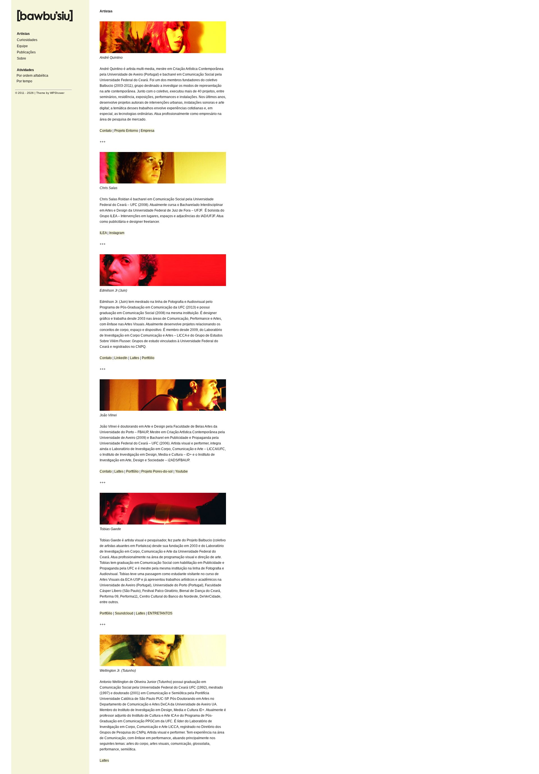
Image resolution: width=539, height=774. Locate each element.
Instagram (116, 233)
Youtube (181, 471)
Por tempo (24, 81)
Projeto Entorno (126, 131)
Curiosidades (27, 40)
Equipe (22, 46)
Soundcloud (124, 613)
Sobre (21, 58)
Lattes (134, 358)
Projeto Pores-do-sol (157, 471)
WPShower (57, 92)
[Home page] (45, 22)
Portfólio (148, 358)
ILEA (103, 233)
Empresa (147, 131)
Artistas (23, 34)
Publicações (26, 52)
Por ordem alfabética (32, 76)
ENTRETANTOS (160, 613)
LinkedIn (120, 358)
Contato (106, 131)
